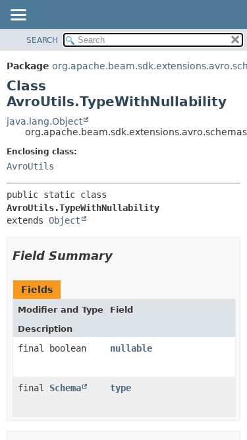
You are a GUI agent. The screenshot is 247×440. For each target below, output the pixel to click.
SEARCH (42, 40)
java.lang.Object (44, 121)
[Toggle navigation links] (18, 16)
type (120, 388)
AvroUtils (30, 166)
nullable (131, 348)
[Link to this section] (122, 256)
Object (64, 220)
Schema (65, 388)
